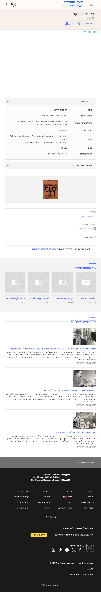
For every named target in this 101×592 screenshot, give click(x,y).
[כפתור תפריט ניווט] (91, 4)
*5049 (90, 568)
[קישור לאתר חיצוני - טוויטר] (74, 550)
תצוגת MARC (89, 237)
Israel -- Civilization (88, 216)
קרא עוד (52, 517)
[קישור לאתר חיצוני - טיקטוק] (60, 550)
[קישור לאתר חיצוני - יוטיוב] (53, 550)
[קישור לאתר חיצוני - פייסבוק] (80, 550)
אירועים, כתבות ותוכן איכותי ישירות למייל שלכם (74, 534)
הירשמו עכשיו (39, 535)
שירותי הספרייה (85, 462)
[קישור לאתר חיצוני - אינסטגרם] (67, 550)
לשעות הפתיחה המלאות (81, 574)
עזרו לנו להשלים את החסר (44, 249)
